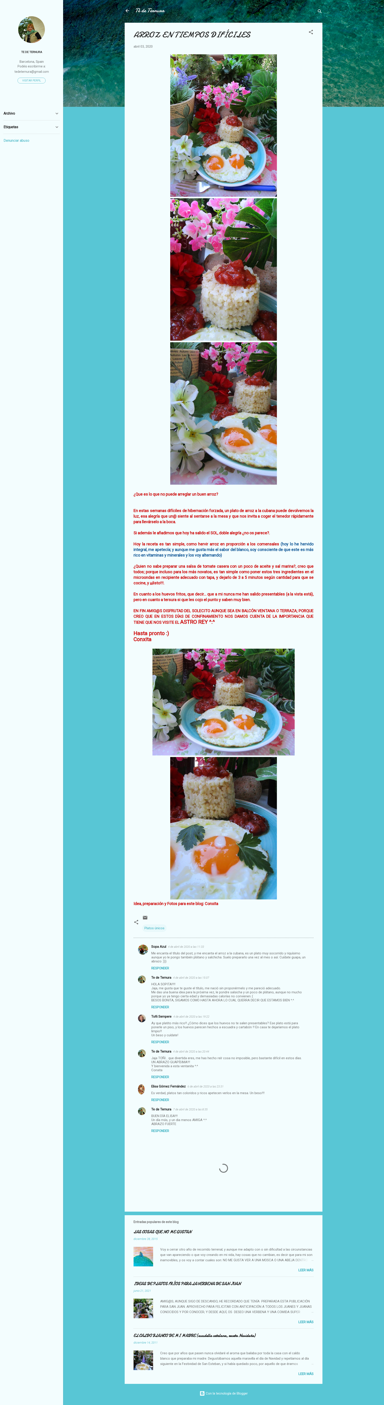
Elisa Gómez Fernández (168, 1086)
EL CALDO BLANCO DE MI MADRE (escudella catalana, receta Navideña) (194, 1335)
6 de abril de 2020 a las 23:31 (206, 1086)
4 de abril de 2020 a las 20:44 (191, 1051)
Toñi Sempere (161, 1016)
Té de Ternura (149, 10)
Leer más (306, 1270)
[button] (311, 32)
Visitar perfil (31, 80)
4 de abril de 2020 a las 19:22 (191, 1016)
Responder (160, 968)
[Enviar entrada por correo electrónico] (145, 919)
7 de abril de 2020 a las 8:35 (190, 1109)
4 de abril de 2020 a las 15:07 (191, 977)
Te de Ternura (161, 978)
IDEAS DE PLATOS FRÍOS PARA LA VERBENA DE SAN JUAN (187, 1284)
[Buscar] (319, 12)
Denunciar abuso (16, 140)
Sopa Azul (158, 947)
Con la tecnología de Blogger (226, 1393)
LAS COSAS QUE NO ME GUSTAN (162, 1232)
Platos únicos (154, 928)
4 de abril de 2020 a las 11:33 (186, 946)
